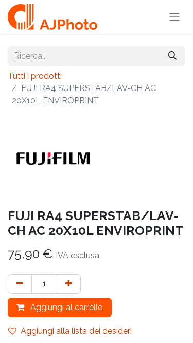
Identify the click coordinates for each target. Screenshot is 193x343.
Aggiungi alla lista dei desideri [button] (76, 331)
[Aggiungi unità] (69, 284)
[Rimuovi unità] (20, 284)
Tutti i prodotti (35, 76)
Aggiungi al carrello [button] (65, 307)
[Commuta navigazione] (174, 17)
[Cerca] (172, 56)
